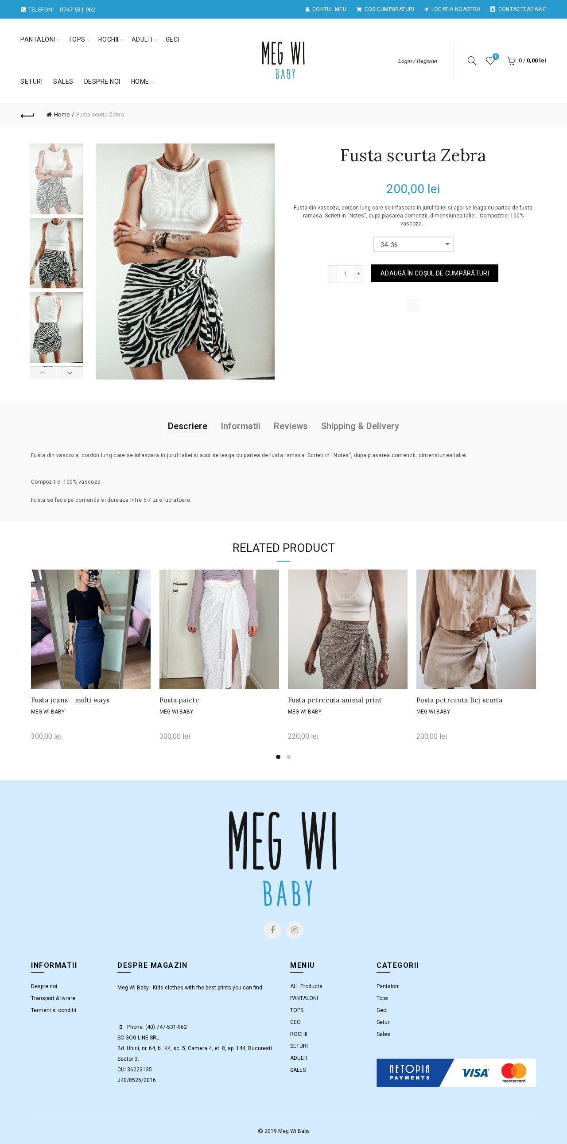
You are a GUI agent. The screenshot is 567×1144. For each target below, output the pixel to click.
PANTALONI (37, 39)
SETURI (31, 81)
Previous (43, 372)
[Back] (27, 115)
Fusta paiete (179, 700)
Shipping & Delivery (360, 426)
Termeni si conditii (53, 1010)
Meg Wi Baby (48, 712)
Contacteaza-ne (522, 9)
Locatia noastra (455, 9)
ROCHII (108, 39)
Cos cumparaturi (389, 9)
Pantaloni (388, 986)
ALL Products (306, 986)
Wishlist (496, 56)
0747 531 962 (77, 9)
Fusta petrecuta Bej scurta (459, 700)
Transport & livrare (53, 998)
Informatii (240, 426)
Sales (383, 1034)
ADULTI (142, 39)
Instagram (294, 930)
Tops (382, 998)
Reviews (291, 426)
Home (140, 81)
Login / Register (418, 61)
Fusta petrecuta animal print (335, 700)
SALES (63, 81)
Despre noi (44, 986)
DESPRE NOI (102, 81)
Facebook (272, 930)
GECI (172, 39)
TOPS (76, 39)
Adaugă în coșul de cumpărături (435, 273)
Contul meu (329, 9)
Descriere (187, 426)
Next (70, 372)
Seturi (384, 1022)
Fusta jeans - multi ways (70, 700)
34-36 (389, 245)
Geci (382, 1010)
